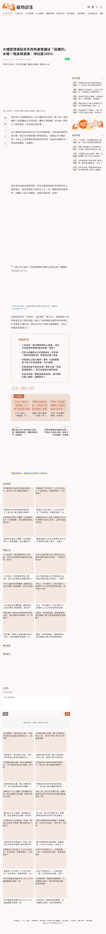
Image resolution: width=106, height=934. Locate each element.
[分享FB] (5, 117)
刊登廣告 (17, 921)
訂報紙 (73, 921)
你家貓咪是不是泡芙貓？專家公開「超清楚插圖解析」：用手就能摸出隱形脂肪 (41, 368)
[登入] (97, 7)
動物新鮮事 (8, 13)
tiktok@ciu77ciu (19, 308)
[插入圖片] (62, 714)
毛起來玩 (19, 13)
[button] (88, 7)
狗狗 (32, 388)
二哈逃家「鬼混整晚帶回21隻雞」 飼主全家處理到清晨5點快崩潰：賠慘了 (41, 346)
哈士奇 (15, 388)
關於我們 (81, 921)
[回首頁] (18, 7)
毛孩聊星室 (92, 13)
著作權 (49, 921)
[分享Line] (5, 124)
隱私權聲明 (56, 921)
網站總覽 (89, 921)
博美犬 (23, 388)
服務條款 (43, 921)
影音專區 (71, 13)
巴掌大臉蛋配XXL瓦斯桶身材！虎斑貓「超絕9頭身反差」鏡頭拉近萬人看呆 (40, 353)
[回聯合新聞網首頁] (9, 7)
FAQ (23, 921)
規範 (5, 714)
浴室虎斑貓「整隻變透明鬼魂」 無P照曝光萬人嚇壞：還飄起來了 (41, 375)
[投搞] (93, 7)
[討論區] (5, 130)
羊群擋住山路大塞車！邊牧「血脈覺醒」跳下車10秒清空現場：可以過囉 (41, 361)
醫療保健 (50, 13)
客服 (27, 921)
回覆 (67, 714)
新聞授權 (35, 921)
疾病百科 (60, 13)
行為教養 (29, 13)
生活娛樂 (40, 13)
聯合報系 (66, 921)
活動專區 (81, 13)
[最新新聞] (102, 135)
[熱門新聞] (102, 78)
